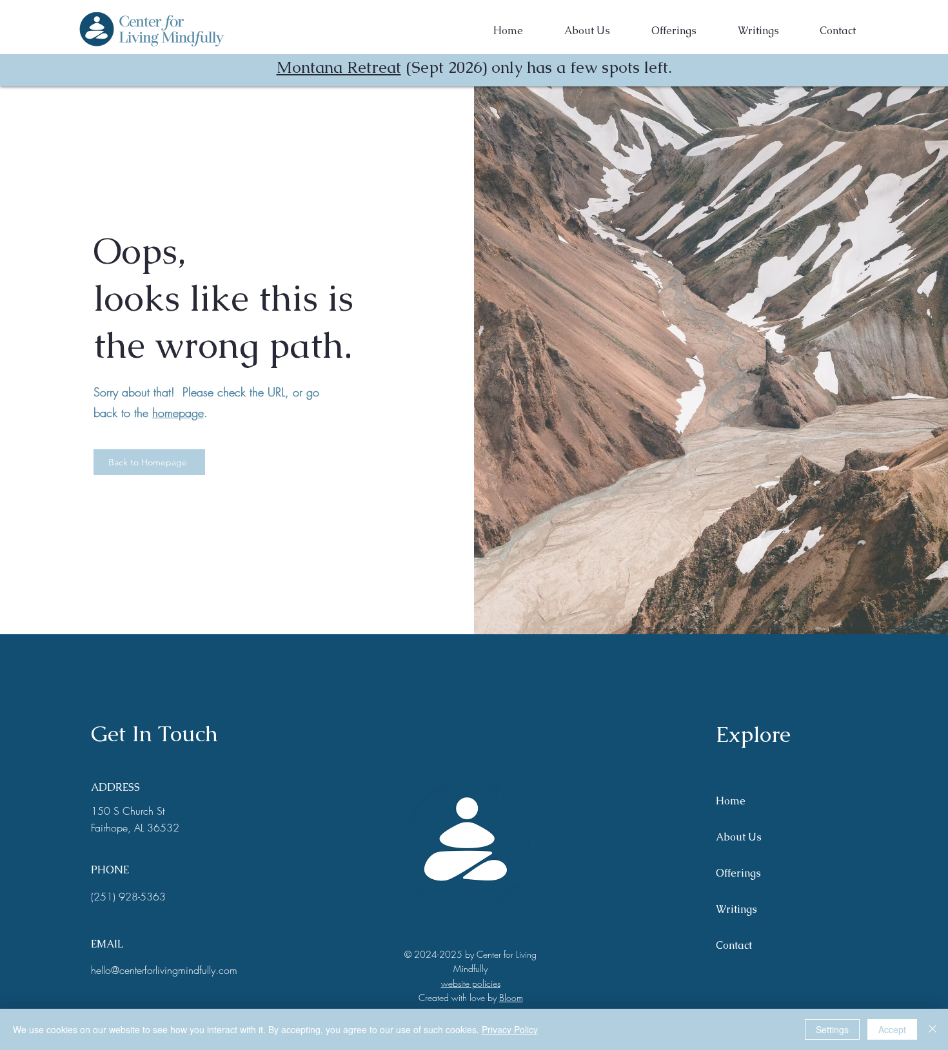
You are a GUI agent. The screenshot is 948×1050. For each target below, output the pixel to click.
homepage (178, 412)
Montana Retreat (339, 67)
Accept (892, 1029)
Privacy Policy (510, 1029)
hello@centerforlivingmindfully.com (164, 970)
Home (731, 801)
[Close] (932, 1029)
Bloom (511, 997)
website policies (470, 983)
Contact (734, 945)
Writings (736, 909)
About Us (739, 837)
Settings (832, 1029)
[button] (674, 31)
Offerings (738, 873)
